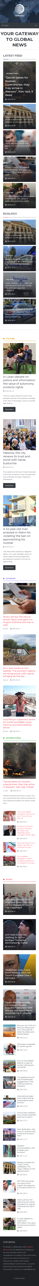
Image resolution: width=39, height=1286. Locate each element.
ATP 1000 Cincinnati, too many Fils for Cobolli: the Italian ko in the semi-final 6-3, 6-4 (19, 144)
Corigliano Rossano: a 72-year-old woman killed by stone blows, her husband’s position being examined (19, 313)
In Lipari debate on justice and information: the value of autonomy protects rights (19, 198)
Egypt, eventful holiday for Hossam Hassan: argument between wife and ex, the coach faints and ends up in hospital (19, 1007)
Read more (9, 409)
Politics (9, 113)
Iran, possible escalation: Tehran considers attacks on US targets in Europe (26, 859)
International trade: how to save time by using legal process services (25, 1099)
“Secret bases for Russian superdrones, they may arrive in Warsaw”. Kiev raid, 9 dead (19, 86)
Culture (9, 192)
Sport (8, 137)
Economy (10, 164)
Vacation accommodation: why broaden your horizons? (26, 1149)
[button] (36, 25)
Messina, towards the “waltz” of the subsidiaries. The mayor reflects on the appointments (19, 119)
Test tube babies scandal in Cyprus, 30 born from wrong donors (26, 815)
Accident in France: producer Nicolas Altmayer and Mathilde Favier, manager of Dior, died (26, 830)
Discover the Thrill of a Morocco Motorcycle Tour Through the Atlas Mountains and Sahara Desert (26, 1030)
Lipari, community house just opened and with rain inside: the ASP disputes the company (18, 287)
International (12, 73)
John (6, 629)
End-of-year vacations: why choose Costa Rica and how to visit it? (26, 1115)
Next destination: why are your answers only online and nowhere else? (26, 1132)
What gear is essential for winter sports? (26, 1045)
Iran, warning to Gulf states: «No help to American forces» (25, 845)
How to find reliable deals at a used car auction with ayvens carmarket (25, 1064)
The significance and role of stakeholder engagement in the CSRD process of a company (25, 1081)
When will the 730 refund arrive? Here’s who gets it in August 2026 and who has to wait (18, 171)
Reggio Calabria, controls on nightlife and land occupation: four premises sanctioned (19, 261)
